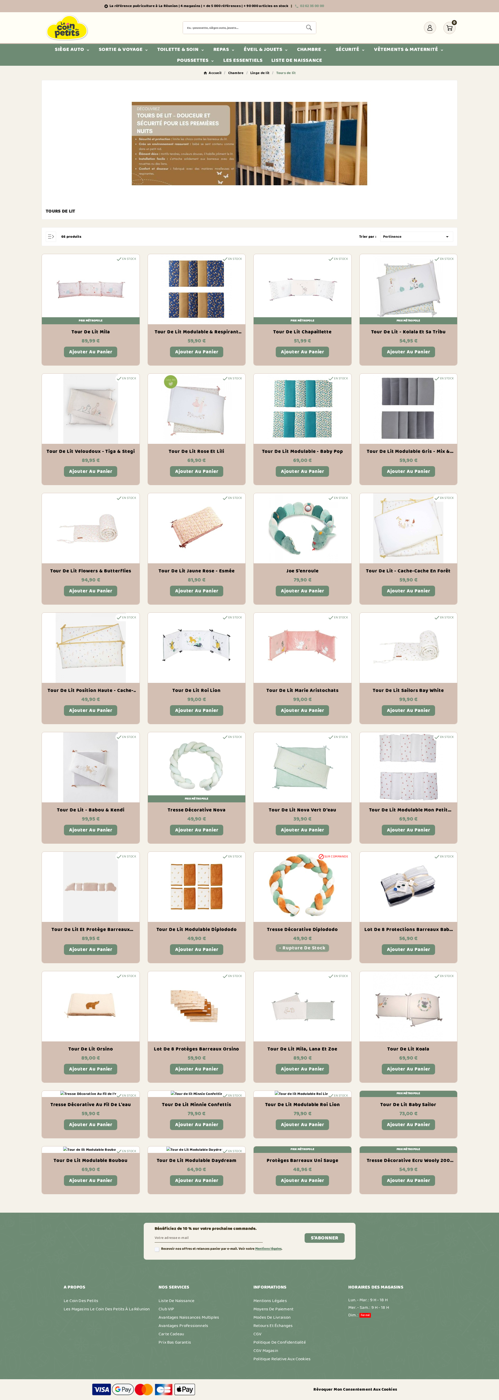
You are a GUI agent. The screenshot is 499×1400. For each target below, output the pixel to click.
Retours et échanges (273, 1326)
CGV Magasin (265, 1351)
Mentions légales (268, 1249)
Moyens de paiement (273, 1309)
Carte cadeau (171, 1334)
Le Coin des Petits (81, 1301)
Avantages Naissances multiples (189, 1317)
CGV (257, 1334)
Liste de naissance (176, 1301)
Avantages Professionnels (183, 1326)
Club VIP (166, 1309)
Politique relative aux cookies (282, 1359)
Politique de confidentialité (279, 1342)
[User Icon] (430, 28)
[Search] (309, 27)
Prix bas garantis (175, 1342)
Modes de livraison (272, 1317)
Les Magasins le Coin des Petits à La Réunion (107, 1309)
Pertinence (416, 237)
